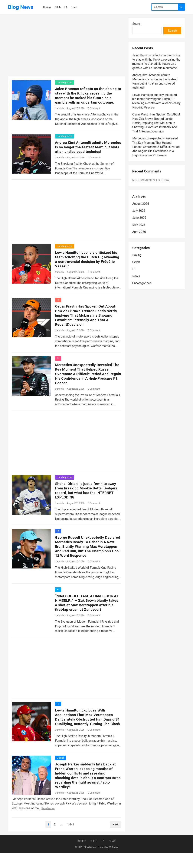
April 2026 (139, 232)
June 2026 (139, 217)
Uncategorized (64, 82)
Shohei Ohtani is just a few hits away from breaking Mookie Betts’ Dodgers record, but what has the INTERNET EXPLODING (86, 490)
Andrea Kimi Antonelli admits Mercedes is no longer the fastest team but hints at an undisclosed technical (88, 147)
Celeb (136, 262)
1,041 (70, 824)
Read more (48, 808)
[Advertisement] (66, 46)
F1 (58, 300)
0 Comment (94, 108)
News (136, 276)
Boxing (60, 758)
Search (136, 23)
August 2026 (140, 203)
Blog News (20, 7)
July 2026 (138, 210)
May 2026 (139, 225)
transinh (59, 108)
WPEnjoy (113, 847)
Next (115, 824)
